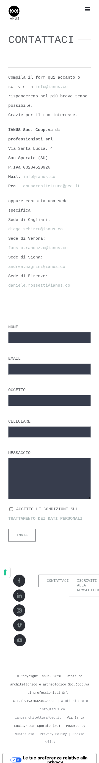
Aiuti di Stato (74, 701)
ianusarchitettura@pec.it (50, 186)
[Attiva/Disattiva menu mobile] (88, 9)
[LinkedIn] (19, 595)
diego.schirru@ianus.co (35, 229)
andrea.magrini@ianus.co (36, 267)
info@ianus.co (51, 87)
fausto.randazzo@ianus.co (38, 248)
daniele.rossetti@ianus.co (39, 285)
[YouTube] (20, 640)
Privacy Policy (53, 734)
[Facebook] (19, 581)
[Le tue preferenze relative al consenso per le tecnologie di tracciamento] (5, 572)
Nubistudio (24, 734)
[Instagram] (19, 610)
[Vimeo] (19, 625)
